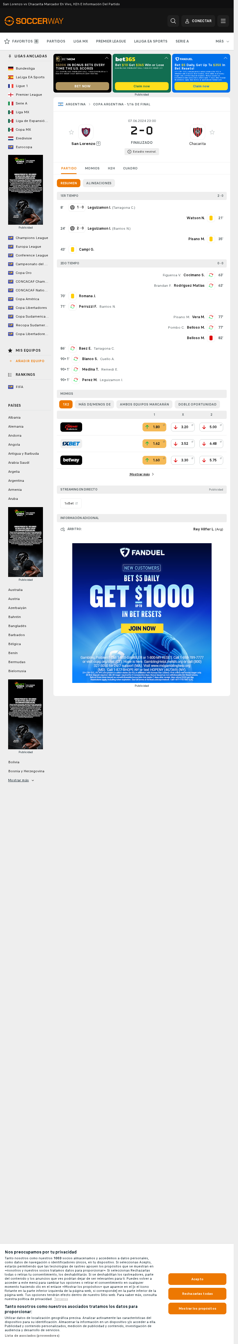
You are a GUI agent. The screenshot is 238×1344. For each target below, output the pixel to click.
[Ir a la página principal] (44, 21)
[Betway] (71, 460)
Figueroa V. (172, 275)
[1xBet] (71, 443)
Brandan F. (163, 285)
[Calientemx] (71, 427)
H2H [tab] (111, 168)
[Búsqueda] (173, 21)
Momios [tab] (92, 168)
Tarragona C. (123, 207)
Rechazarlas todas (197, 1294)
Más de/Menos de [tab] (94, 404)
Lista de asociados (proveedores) (32, 1336)
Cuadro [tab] (130, 168)
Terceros (61, 1299)
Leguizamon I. (111, 380)
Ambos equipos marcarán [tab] (144, 404)
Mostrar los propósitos (197, 1308)
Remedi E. (109, 369)
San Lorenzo (83, 143)
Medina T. (90, 369)
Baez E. (85, 348)
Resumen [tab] (68, 183)
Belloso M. (196, 327)
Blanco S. (90, 359)
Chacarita (197, 143)
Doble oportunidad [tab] (197, 404)
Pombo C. (176, 327)
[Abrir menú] (223, 21)
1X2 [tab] (66, 404)
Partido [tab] (69, 168)
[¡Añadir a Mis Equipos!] (71, 132)
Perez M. (89, 380)
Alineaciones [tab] (98, 183)
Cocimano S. (194, 275)
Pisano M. (181, 317)
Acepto (197, 1279)
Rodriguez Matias (189, 285)
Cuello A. (107, 359)
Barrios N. (121, 228)
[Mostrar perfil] (85, 132)
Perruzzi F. (88, 306)
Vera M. (198, 317)
